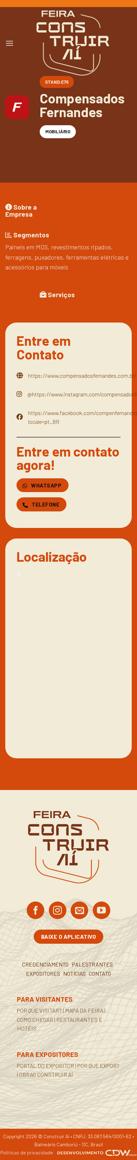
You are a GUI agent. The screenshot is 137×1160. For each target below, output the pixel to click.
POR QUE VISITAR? (39, 1010)
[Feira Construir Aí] (72, 43)
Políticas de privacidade (26, 1152)
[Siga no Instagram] (57, 911)
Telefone (45, 504)
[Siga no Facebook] (35, 911)
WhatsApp (45, 485)
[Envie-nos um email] (79, 911)
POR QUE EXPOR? (98, 1065)
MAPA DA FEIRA (84, 1010)
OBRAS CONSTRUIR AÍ (46, 1074)
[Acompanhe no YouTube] (101, 911)
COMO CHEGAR (35, 1019)
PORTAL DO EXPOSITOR (45, 1065)
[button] (9, 43)
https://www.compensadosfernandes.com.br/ (82, 375)
